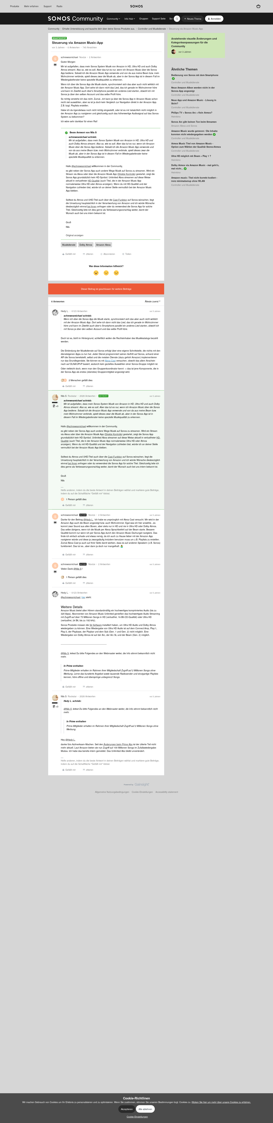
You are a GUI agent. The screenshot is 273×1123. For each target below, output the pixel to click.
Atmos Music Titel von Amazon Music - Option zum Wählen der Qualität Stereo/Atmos (196, 145)
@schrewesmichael (81, 166)
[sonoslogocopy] (136, 6)
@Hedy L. (88, 519)
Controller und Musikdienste (152, 28)
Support (48, 6)
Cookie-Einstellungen (142, 791)
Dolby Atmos (85, 244)
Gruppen (143, 18)
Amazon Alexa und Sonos (184, 125)
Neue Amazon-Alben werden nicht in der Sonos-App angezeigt (193, 89)
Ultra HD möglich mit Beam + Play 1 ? (191, 155)
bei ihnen (92, 206)
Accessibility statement (166, 791)
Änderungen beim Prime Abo (118, 744)
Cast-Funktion (120, 199)
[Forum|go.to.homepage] (75, 19)
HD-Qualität (94, 180)
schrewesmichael (69, 57)
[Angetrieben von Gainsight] (136, 785)
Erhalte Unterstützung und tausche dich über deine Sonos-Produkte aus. (98, 28)
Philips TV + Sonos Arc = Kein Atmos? (191, 112)
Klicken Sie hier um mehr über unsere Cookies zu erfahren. (221, 1102)
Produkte (14, 6)
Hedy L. (65, 311)
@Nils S (77, 568)
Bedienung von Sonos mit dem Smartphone (194, 75)
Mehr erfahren (31, 6)
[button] (192, 19)
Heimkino (176, 116)
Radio (59, 6)
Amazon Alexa (103, 244)
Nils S (64, 395)
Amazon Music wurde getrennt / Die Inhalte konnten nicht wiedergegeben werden (194, 132)
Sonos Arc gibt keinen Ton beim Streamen (194, 121)
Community (53, 28)
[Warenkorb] (258, 6)
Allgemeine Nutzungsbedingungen (112, 791)
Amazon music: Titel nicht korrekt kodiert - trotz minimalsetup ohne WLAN (194, 179)
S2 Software (96, 624)
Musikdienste (68, 244)
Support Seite (159, 18)
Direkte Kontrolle (126, 174)
